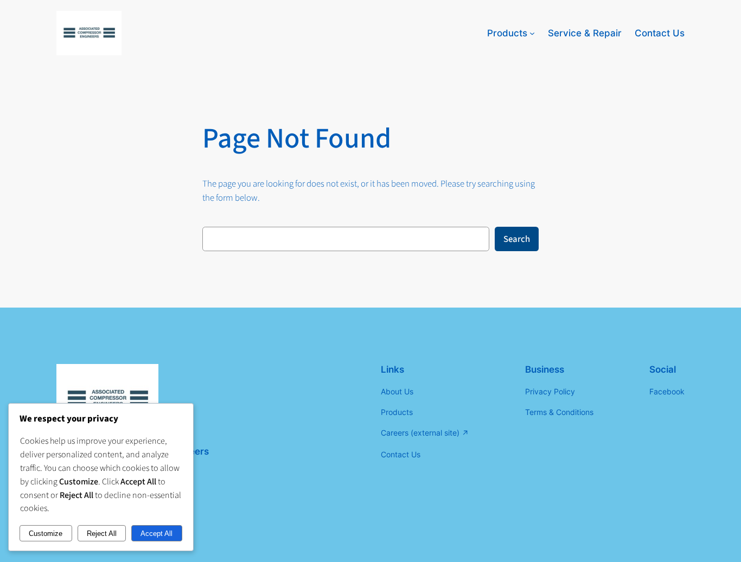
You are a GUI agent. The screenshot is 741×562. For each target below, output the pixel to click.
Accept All (156, 533)
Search (516, 239)
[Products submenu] (532, 33)
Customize (45, 533)
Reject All (102, 533)
